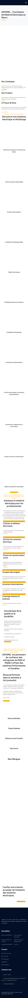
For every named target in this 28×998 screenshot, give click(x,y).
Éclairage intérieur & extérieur (6, 940)
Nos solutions (4, 956)
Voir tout (16, 944)
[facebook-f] (2, 926)
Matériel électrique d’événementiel (18, 940)
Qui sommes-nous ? (6, 953)
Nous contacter (5, 964)
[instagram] (8, 926)
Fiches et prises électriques (18, 936)
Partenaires (4, 962)
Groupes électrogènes (6, 944)
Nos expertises (5, 959)
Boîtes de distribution (6, 935)
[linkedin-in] (5, 926)
